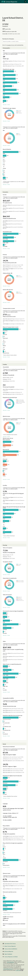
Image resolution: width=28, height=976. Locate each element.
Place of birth (6, 825)
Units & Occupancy (7, 547)
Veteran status (6, 873)
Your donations (10, 962)
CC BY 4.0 (18, 970)
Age (4, 50)
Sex (4, 130)
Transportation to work (9, 308)
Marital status (6, 416)
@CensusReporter (8, 951)
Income (4, 194)
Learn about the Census (10, 943)
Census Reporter (11, 2)
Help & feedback (8, 954)
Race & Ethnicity (7, 149)
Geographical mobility (8, 698)
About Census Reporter (10, 946)
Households (6, 367)
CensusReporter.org (8, 969)
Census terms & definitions (10, 948)
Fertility (5, 485)
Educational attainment (9, 746)
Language (5, 803)
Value (4, 641)
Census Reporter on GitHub (11, 956)
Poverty (5, 254)
